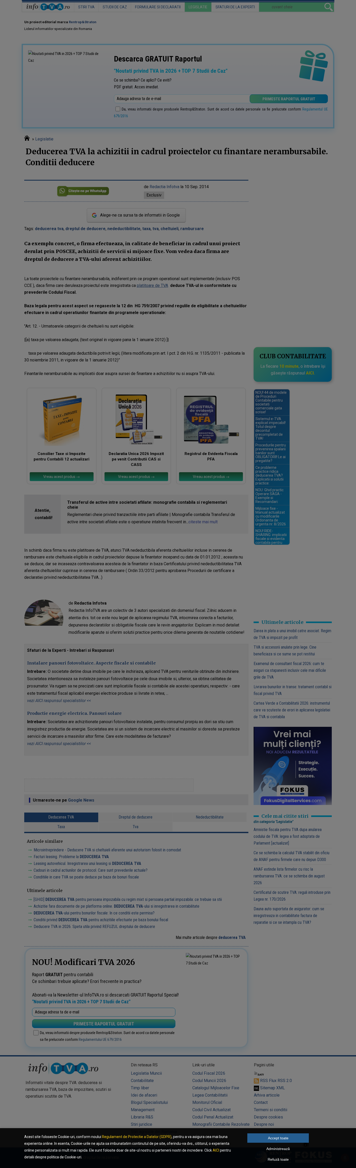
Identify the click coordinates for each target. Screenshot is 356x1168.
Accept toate (278, 1138)
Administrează (278, 1149)
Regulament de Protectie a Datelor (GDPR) (136, 1137)
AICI (216, 1150)
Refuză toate (278, 1159)
